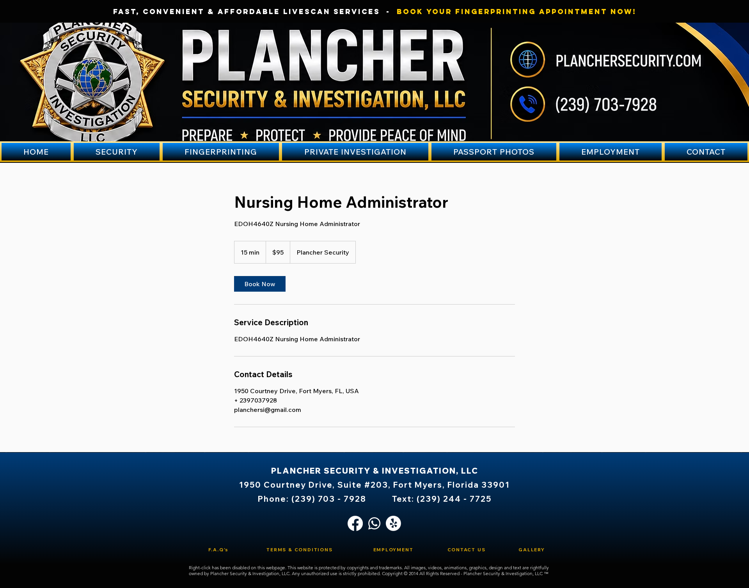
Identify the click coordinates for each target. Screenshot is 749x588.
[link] (260, 284)
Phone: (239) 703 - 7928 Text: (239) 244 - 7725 (375, 499)
